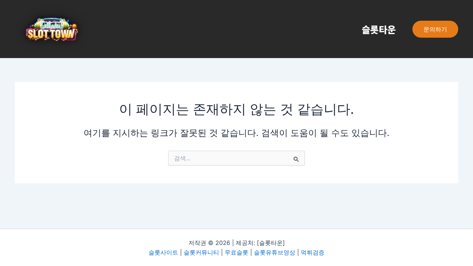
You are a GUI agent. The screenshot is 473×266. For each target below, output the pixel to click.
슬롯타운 (379, 29)
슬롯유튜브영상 (274, 252)
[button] (435, 29)
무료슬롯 (236, 252)
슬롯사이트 (163, 252)
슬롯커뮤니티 (201, 252)
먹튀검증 (312, 252)
